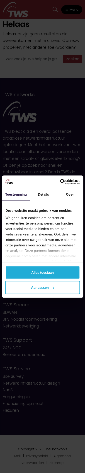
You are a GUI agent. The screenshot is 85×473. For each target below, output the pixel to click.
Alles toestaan (42, 272)
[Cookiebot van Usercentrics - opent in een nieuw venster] (60, 182)
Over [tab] (70, 194)
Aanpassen (40, 287)
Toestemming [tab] (16, 194)
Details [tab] (43, 194)
